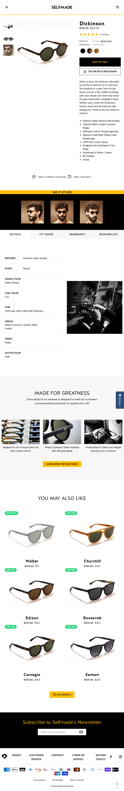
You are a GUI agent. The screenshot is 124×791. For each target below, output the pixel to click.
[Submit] (81, 732)
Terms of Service (78, 757)
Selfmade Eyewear (65, 786)
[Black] (83, 51)
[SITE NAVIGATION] (6, 7)
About (16, 755)
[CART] (117, 7)
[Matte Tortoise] (90, 51)
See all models (62, 694)
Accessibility (57, 780)
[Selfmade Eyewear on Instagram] (120, 757)
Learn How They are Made (62, 464)
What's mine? (106, 41)
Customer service (36, 757)
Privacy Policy (40, 780)
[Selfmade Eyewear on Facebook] (111, 757)
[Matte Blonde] (96, 51)
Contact (58, 755)
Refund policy (101, 757)
